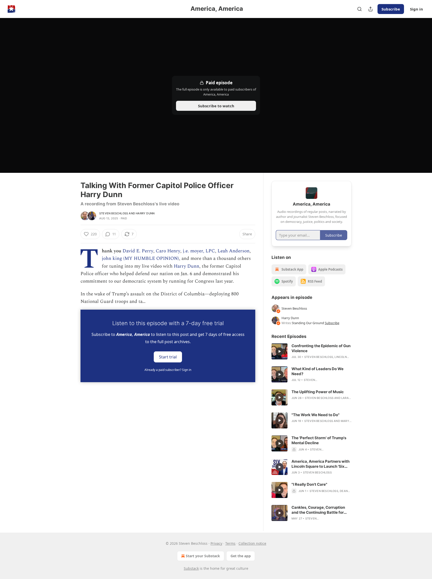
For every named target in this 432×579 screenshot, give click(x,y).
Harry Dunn (145, 213)
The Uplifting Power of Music (318, 391)
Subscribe (391, 9)
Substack (191, 568)
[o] (280, 351)
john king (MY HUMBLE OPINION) (140, 258)
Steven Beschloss (113, 213)
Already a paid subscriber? (167, 370)
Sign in (416, 9)
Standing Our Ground (308, 323)
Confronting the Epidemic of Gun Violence (321, 348)
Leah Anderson (234, 251)
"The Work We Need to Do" (316, 414)
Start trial (168, 356)
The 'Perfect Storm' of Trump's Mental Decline (319, 440)
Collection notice (252, 543)
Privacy (216, 543)
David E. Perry (137, 251)
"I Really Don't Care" (309, 484)
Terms (230, 543)
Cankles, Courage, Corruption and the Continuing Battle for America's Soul (318, 510)
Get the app (240, 555)
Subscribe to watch (216, 105)
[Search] (359, 9)
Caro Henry (168, 251)
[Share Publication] (371, 9)
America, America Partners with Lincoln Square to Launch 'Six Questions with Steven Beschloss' (321, 464)
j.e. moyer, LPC (199, 251)
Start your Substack (203, 555)
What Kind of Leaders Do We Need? (318, 371)
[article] (312, 351)
